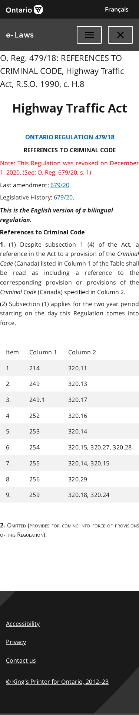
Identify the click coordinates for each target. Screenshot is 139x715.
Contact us (21, 660)
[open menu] (89, 35)
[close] (120, 35)
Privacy (16, 642)
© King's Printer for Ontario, (57, 681)
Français (117, 9)
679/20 (59, 185)
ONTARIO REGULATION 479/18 (69, 137)
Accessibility (23, 624)
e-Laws (20, 34)
